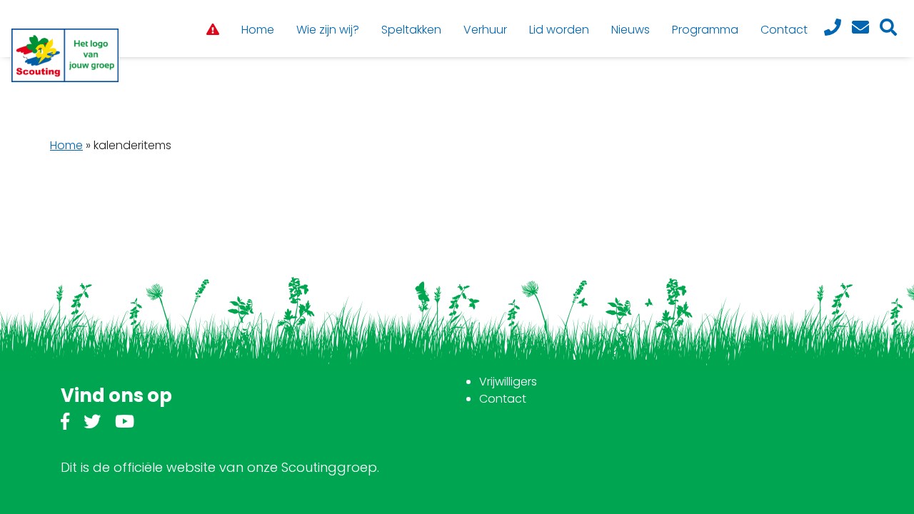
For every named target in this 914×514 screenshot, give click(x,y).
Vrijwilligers (508, 381)
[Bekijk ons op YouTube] (124, 423)
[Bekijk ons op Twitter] (92, 423)
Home (66, 145)
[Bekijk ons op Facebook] (65, 423)
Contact (502, 398)
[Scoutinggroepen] (65, 55)
